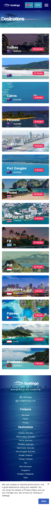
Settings (6, 496)
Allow (43, 501)
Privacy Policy (30, 490)
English (29, 5)
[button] (46, 5)
